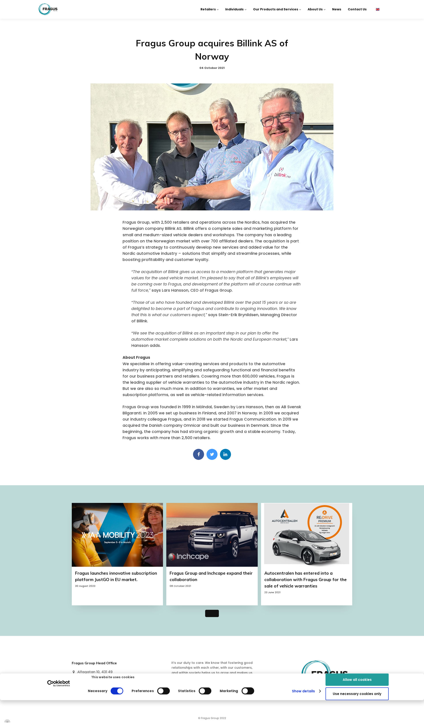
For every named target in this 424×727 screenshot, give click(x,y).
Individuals (234, 9)
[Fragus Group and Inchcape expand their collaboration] (211, 535)
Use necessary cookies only (357, 693)
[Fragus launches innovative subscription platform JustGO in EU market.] (117, 535)
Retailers (208, 9)
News (336, 9)
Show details (303, 691)
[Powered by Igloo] (6, 721)
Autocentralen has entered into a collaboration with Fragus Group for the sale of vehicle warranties (305, 579)
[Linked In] (225, 454)
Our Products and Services (276, 9)
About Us (315, 9)
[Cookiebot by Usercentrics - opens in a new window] (58, 683)
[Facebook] (198, 454)
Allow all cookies (357, 679)
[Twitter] (212, 454)
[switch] (163, 691)
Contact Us (357, 9)
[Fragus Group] (48, 9)
